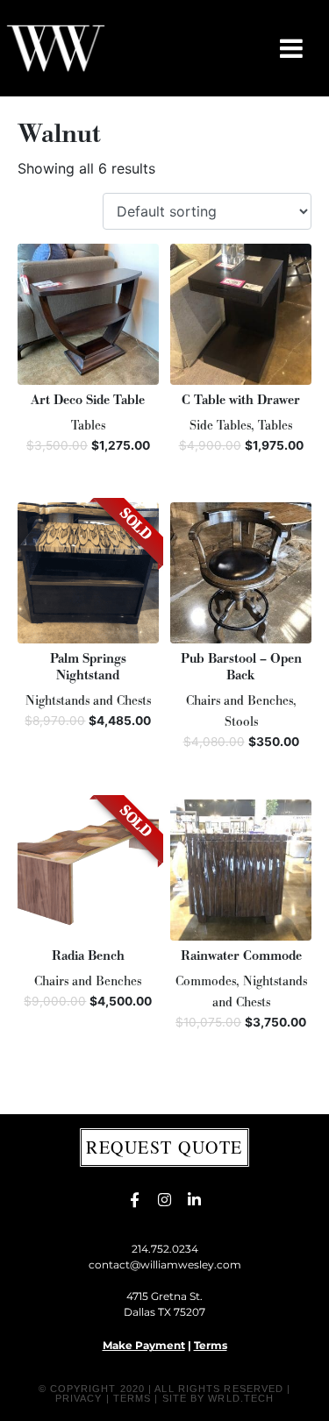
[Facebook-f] (135, 1200)
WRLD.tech (241, 1398)
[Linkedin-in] (195, 1200)
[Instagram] (165, 1200)
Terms (210, 1345)
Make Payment (144, 1345)
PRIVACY (79, 1398)
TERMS (132, 1398)
